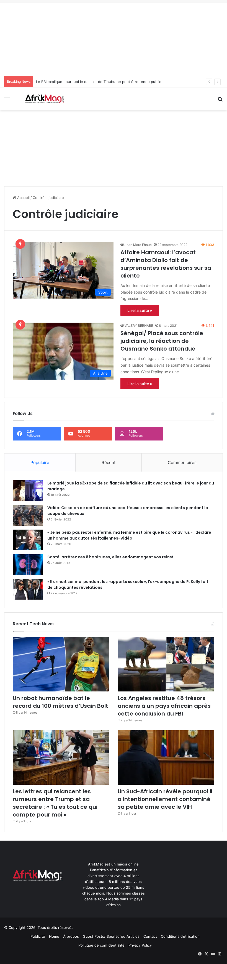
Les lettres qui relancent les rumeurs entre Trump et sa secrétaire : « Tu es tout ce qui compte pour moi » (55, 802)
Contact (150, 936)
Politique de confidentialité (101, 945)
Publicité (37, 936)
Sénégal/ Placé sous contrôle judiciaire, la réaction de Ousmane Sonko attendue (161, 341)
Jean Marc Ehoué (138, 245)
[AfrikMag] (44, 98)
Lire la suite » (139, 310)
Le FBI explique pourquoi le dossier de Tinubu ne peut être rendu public (98, 81)
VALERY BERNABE (139, 325)
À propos (71, 936)
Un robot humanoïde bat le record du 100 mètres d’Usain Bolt (60, 702)
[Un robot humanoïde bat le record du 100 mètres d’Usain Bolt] (61, 664)
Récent (108, 462)
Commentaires (182, 462)
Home (54, 936)
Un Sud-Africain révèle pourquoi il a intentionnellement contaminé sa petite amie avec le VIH (165, 799)
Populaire (39, 462)
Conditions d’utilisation (180, 936)
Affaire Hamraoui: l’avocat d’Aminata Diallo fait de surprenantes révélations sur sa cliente (165, 263)
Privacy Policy (140, 945)
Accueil (23, 197)
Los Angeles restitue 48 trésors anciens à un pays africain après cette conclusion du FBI (164, 705)
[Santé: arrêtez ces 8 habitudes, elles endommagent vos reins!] (28, 564)
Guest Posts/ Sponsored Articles (111, 936)
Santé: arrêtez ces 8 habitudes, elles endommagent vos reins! (110, 557)
